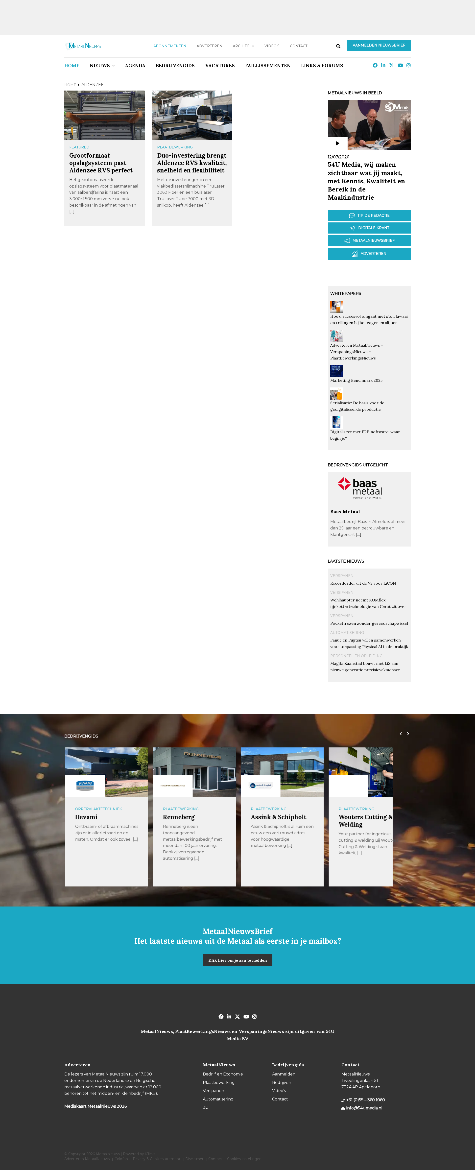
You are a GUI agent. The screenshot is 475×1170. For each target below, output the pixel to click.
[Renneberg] (172, 786)
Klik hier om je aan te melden (237, 960)
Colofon (121, 1159)
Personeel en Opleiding (356, 656)
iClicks (150, 1154)
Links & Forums (322, 66)
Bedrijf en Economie (223, 1074)
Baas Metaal (345, 511)
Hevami (85, 817)
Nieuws (100, 66)
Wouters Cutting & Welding (365, 820)
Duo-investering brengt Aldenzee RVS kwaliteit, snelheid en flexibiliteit (192, 163)
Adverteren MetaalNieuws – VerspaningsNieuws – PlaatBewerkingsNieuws (356, 351)
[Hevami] (84, 786)
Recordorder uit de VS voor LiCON (363, 583)
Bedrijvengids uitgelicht (358, 465)
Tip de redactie (373, 215)
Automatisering (347, 632)
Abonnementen (169, 46)
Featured (79, 147)
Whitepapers (345, 293)
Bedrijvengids (175, 66)
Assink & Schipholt (277, 817)
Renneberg (178, 817)
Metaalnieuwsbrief (374, 240)
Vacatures (220, 66)
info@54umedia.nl (364, 1108)
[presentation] (399, 734)
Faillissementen (268, 66)
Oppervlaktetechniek (97, 809)
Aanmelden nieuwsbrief (379, 45)
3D (206, 1107)
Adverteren (209, 46)
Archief (241, 46)
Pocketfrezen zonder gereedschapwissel (369, 623)
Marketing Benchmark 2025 (356, 380)
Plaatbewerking (175, 147)
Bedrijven (281, 1082)
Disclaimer (194, 1159)
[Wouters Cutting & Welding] (347, 786)
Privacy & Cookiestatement (156, 1159)
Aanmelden (283, 1074)
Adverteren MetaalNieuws (87, 1159)
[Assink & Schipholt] (259, 786)
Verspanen (342, 575)
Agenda (135, 66)
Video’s (272, 46)
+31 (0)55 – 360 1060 (365, 1100)
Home (71, 66)
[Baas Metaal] (360, 506)
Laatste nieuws (346, 561)
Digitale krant (373, 228)
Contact (298, 46)
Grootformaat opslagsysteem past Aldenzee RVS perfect (101, 163)
